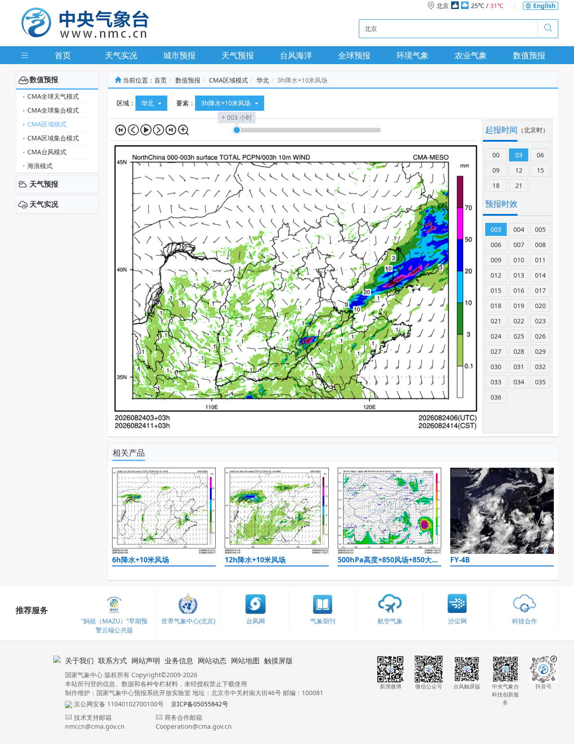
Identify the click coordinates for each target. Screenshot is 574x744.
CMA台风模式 (46, 152)
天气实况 (121, 55)
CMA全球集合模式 (53, 110)
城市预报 (179, 55)
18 (496, 185)
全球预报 (354, 55)
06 (540, 155)
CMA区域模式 (46, 124)
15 (540, 170)
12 (518, 170)
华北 (263, 80)
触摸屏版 (278, 661)
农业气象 (471, 55)
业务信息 (179, 661)
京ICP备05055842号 (199, 704)
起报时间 (501, 129)
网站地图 (245, 661)
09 (496, 170)
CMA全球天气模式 (53, 96)
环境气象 (412, 55)
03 (518, 155)
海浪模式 (39, 165)
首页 (63, 55)
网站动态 (212, 661)
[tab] (57, 79)
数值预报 (529, 55)
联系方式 (112, 661)
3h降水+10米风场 (226, 103)
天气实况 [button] (44, 204)
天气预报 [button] (44, 184)
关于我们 (79, 661)
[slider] (236, 130)
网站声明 (145, 661)
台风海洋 (296, 55)
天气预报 (238, 55)
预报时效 (501, 203)
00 (496, 155)
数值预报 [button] (44, 79)
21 (518, 185)
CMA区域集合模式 (53, 138)
